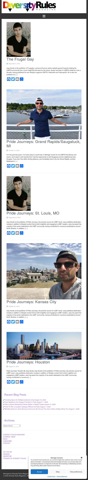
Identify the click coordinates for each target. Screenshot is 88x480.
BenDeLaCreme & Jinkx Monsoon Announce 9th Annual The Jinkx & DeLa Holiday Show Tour (37, 409)
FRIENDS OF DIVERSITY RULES (14, 458)
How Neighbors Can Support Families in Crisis (20, 402)
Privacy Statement (62, 476)
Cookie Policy (51, 476)
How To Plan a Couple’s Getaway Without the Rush (22, 407)
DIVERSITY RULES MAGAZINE (14, 435)
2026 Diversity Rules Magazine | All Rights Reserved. (23, 476)
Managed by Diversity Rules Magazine (16, 473)
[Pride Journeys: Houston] (44, 345)
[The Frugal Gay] (19, 39)
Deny (58, 472)
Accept (39, 472)
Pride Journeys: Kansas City (31, 301)
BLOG (5, 439)
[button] (81, 458)
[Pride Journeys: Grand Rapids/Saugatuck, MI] (44, 114)
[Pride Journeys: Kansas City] (44, 271)
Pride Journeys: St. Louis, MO (33, 213)
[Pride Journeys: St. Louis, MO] (19, 193)
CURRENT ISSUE (9, 437)
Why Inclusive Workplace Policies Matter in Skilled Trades (24, 404)
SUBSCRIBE (7, 441)
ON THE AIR (7, 452)
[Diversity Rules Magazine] (29, 6)
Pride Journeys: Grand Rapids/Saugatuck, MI (44, 143)
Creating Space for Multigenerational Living (19, 400)
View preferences (76, 472)
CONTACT (6, 443)
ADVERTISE (7, 456)
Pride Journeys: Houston (28, 361)
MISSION (6, 454)
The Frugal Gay (20, 59)
